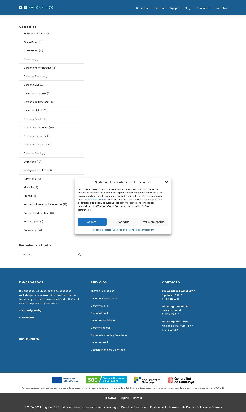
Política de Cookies (209, 407)
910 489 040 (172, 314)
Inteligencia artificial (36, 170)
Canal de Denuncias (134, 407)
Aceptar (92, 222)
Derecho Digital (33, 110)
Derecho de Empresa (36, 102)
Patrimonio (30, 179)
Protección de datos (36, 213)
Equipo (174, 8)
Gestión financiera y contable (108, 349)
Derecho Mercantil (35, 144)
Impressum (148, 229)
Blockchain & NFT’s (35, 33)
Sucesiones (30, 230)
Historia (159, 8)
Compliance (31, 50)
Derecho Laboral (33, 136)
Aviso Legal (111, 407)
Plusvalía (29, 187)
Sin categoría (31, 221)
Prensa (28, 196)
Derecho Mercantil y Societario (109, 335)
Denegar (123, 222)
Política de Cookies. (96, 199)
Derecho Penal (32, 153)
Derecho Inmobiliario (36, 127)
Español (110, 398)
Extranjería (30, 161)
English (124, 398)
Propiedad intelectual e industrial (43, 204)
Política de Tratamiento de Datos (172, 407)
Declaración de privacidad (127, 229)
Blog (187, 8)
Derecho (29, 59)
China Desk (30, 42)
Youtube (221, 8)
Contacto (203, 8)
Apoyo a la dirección (102, 291)
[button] (166, 182)
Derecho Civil (31, 84)
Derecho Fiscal (32, 119)
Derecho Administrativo (38, 67)
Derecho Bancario (34, 76)
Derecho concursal (35, 93)
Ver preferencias (153, 222)
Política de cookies (101, 229)
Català (137, 398)
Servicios (142, 8)
